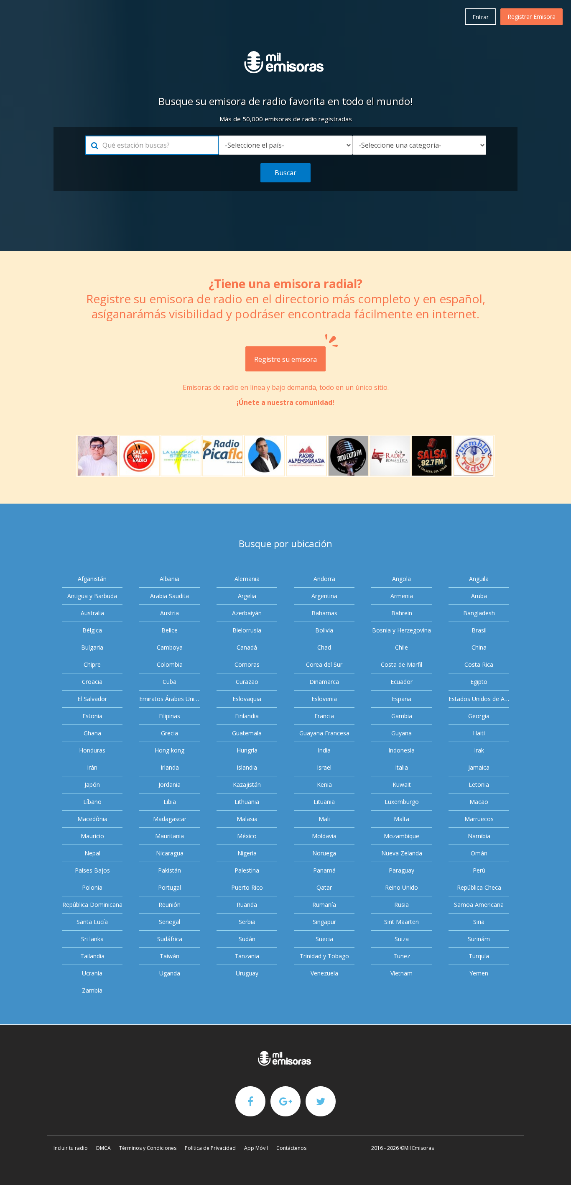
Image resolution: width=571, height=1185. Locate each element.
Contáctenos (291, 1148)
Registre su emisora (285, 359)
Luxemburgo (402, 802)
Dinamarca (324, 682)
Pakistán (169, 870)
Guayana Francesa (324, 733)
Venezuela (324, 973)
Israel (324, 767)
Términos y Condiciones (147, 1148)
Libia (169, 802)
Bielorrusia (246, 630)
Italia (401, 767)
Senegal (169, 922)
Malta (401, 819)
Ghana (92, 733)
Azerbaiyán (247, 613)
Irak (479, 750)
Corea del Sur (324, 664)
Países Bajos (92, 870)
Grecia (169, 733)
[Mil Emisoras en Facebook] (250, 1101)
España (401, 699)
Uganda (169, 973)
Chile (401, 647)
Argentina (324, 596)
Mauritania (169, 836)
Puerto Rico (247, 887)
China (479, 647)
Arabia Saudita (169, 596)
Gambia (401, 716)
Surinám (479, 939)
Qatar (324, 887)
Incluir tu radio (71, 1148)
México (247, 836)
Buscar (285, 172)
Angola (401, 579)
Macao (478, 802)
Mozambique (401, 836)
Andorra (324, 579)
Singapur (324, 922)
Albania (169, 579)
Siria (478, 922)
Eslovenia (324, 699)
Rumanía (324, 905)
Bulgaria (92, 647)
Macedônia (92, 819)
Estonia (92, 716)
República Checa (479, 887)
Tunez (401, 956)
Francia (324, 716)
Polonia (92, 887)
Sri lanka (92, 939)
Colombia (170, 664)
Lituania (324, 802)
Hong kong (169, 750)
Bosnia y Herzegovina (401, 630)
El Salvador (92, 699)
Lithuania (247, 802)
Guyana (401, 733)
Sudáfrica (169, 939)
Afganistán (92, 579)
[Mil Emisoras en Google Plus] (285, 1101)
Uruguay (247, 973)
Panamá (324, 870)
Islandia (247, 767)
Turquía (479, 956)
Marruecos (479, 819)
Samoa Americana (479, 905)
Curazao (247, 682)
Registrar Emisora (531, 16)
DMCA (103, 1148)
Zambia (92, 990)
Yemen (478, 973)
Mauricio (92, 836)
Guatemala (247, 733)
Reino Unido (401, 887)
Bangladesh (479, 613)
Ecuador (401, 682)
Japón (92, 784)
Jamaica (478, 767)
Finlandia (247, 716)
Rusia (401, 905)
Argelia (247, 596)
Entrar (480, 17)
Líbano (92, 802)
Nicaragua (170, 853)
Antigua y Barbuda (92, 596)
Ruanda (247, 905)
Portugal (169, 887)
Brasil (479, 630)
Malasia (247, 819)
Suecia (324, 939)
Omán (479, 853)
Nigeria (247, 853)
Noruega (324, 853)
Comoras (247, 664)
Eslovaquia (246, 699)
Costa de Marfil (401, 664)
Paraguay (401, 870)
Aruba (479, 596)
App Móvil (256, 1148)
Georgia (478, 716)
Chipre (92, 664)
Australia (92, 613)
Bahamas (324, 613)
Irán (92, 767)
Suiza (402, 939)
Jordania (169, 784)
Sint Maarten (401, 922)
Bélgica (92, 630)
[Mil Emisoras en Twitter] (320, 1101)
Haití (479, 733)
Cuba (169, 682)
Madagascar (169, 819)
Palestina (247, 870)
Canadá (247, 647)
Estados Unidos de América (479, 699)
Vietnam (401, 973)
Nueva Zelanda (401, 853)
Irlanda (170, 767)
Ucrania (92, 973)
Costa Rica (478, 664)
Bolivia (324, 630)
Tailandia (92, 956)
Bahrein (401, 613)
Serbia (247, 922)
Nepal (92, 853)
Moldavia (324, 836)
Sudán (247, 939)
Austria (169, 613)
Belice (169, 630)
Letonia (479, 784)
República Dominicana (92, 905)
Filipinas (169, 716)
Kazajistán (247, 784)
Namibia (479, 836)
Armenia (401, 596)
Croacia (92, 682)
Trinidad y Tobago (324, 956)
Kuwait (402, 784)
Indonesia (401, 750)
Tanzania (247, 956)
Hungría (247, 750)
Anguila (479, 579)
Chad (324, 647)
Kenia (324, 784)
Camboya (170, 647)
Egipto (478, 682)
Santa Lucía (92, 922)
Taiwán (169, 956)
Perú (479, 870)
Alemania (247, 579)
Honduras (92, 750)
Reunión (169, 905)
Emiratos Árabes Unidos (169, 699)
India (324, 750)
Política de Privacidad (210, 1148)
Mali (324, 819)
